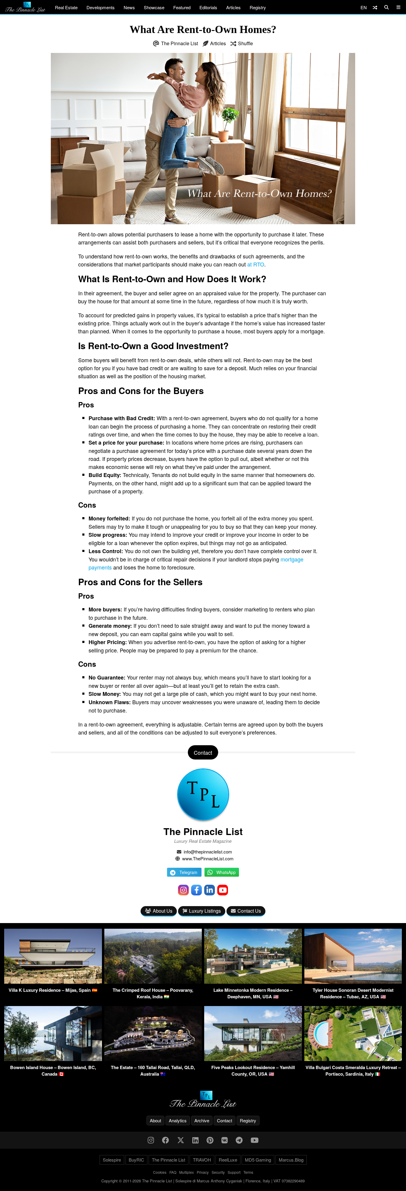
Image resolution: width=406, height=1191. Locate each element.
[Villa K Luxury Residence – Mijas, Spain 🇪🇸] (53, 982)
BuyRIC (136, 1160)
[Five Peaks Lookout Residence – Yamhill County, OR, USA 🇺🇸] (253, 1059)
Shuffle (245, 43)
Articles (233, 7)
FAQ (172, 1172)
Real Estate (66, 7)
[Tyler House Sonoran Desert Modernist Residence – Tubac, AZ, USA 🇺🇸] (353, 982)
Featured (182, 7)
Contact (224, 1120)
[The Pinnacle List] (203, 1099)
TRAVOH (202, 1160)
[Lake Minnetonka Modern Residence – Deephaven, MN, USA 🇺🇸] (253, 982)
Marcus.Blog (291, 1160)
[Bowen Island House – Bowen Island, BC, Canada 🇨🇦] (53, 1059)
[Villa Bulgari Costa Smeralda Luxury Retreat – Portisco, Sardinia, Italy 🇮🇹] (353, 1059)
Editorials (208, 7)
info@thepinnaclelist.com (208, 851)
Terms (248, 1172)
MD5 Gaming (258, 1160)
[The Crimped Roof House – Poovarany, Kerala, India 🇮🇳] (153, 982)
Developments (100, 7)
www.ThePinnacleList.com (208, 858)
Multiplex (186, 1172)
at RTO (255, 264)
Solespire (112, 1160)
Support (234, 1172)
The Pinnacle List (179, 43)
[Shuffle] (375, 7)
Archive (201, 1120)
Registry (258, 7)
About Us (162, 910)
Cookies (159, 1172)
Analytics (178, 1120)
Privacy (203, 1172)
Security (218, 1172)
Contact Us (249, 910)
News (129, 7)
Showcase (154, 7)
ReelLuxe (228, 1160)
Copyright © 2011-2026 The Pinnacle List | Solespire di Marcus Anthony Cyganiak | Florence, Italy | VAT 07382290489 (203, 1181)
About (155, 1120)
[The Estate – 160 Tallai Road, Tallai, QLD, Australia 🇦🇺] (153, 1059)
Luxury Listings (205, 910)
